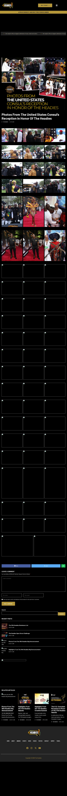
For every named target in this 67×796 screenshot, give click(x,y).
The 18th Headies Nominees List (18, 625)
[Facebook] (27, 748)
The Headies (5, 121)
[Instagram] (31, 748)
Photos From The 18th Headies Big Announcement (24, 641)
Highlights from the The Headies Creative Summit (41, 708)
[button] (57, 5)
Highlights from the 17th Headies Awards (24, 708)
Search (4, 610)
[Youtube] (40, 748)
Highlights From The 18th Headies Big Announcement (25, 649)
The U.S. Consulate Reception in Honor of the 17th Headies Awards (58, 709)
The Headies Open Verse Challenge (19, 633)
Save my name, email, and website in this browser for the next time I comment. (21, 599)
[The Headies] (7, 5)
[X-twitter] (36, 748)
